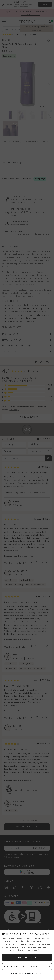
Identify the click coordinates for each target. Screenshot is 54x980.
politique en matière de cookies (28, 950)
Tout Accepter (27, 957)
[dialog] (27, 955)
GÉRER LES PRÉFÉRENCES (25, 973)
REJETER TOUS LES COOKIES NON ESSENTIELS (27, 966)
